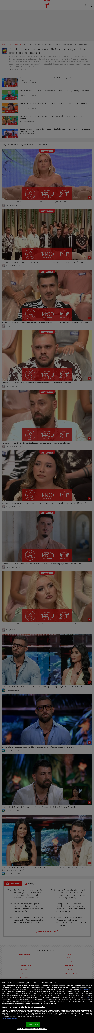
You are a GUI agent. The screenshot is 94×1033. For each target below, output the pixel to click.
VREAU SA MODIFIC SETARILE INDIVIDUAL (32, 1029)
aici (88, 997)
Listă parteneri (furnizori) (9, 1018)
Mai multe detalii (85, 989)
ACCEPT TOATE (33, 1024)
